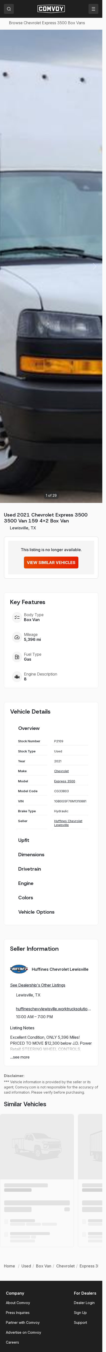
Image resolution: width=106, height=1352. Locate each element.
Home (9, 1265)
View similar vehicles (51, 562)
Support (80, 1322)
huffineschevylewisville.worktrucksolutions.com (54, 1008)
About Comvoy (18, 1303)
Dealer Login (84, 1303)
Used (26, 1265)
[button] (94, 266)
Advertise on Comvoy (23, 1332)
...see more (20, 1057)
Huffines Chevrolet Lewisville (68, 823)
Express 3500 (64, 781)
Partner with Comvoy (23, 1322)
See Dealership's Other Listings (37, 985)
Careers (12, 1342)
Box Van (43, 1265)
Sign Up (80, 1312)
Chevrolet (61, 771)
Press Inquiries (18, 1312)
